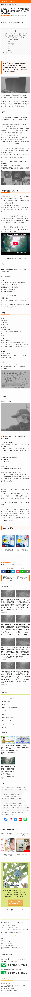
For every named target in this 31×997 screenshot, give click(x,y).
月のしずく (5, 564)
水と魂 (12, 807)
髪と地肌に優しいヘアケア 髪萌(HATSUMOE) (12, 947)
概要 (9, 42)
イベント (26, 789)
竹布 (2, 938)
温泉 (3, 810)
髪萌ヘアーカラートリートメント (8, 814)
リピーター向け (5, 803)
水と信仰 (25, 805)
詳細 (9, 48)
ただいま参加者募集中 (8, 698)
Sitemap (9, 909)
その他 (4, 727)
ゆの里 (4, 711)
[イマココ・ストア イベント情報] (8, 1)
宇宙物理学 (19, 803)
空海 (23, 810)
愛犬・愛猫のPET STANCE (7, 945)
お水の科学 (19, 787)
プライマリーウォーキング (9, 724)
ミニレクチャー (13, 801)
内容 (9, 46)
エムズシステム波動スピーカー (8, 941)
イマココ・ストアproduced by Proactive (15, 902)
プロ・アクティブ (5, 801)
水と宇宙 (3, 807)
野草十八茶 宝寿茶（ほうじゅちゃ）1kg (8, 855)
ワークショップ (7, 720)
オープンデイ (20, 791)
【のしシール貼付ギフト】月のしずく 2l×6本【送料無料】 (8, 550)
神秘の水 (19, 810)
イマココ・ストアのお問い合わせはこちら (13, 932)
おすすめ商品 (8, 52)
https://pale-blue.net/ (6, 462)
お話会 (4, 714)
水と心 (8, 807)
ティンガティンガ (12, 794)
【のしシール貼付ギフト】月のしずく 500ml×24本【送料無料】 (22, 550)
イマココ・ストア (13, 959)
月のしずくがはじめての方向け (10, 707)
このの (24, 787)
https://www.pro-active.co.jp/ (10, 990)
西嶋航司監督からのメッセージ (15, 44)
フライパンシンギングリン (15, 796)
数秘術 (11, 805)
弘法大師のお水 (5, 805)
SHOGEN (8, 787)
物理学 (14, 810)
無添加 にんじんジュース (7, 943)
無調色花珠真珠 (8, 810)
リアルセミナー (21, 801)
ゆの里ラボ (20, 789)
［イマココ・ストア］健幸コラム (9, 925)
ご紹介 (9, 50)
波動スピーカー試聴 (25, 807)
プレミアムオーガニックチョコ (16, 798)
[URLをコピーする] (27, 571)
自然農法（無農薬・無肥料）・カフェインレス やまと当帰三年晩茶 (23, 855)
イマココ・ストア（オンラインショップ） (13, 922)
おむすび (13, 787)
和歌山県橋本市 (13, 803)
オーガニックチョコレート (11, 791)
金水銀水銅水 (4, 812)
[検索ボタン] (26, 1)
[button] (3, 571)
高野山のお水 (14, 812)
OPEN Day (6, 704)
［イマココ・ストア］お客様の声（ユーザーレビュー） (14, 929)
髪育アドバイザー (21, 812)
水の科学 (19, 564)
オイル (3, 791)
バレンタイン (20, 794)
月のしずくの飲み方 (18, 805)
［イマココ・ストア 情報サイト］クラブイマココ (13, 924)
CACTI (3, 787)
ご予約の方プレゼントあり (7, 789)
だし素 (15, 789)
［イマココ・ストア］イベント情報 (10, 927)
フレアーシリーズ (5, 798)
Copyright (21, 909)
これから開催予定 (7, 701)
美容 (27, 810)
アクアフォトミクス (12, 564)
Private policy (15, 909)
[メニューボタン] (29, 1)
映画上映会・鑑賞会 (6, 15)
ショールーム (4, 794)
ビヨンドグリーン (5, 796)
